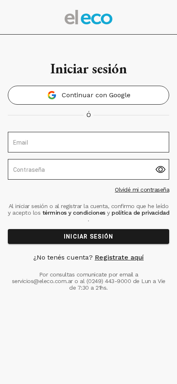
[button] (88, 95)
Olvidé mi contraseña (142, 189)
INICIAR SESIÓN (89, 236)
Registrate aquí (119, 257)
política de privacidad (140, 212)
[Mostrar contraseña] (160, 169)
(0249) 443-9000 (108, 281)
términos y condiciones (73, 212)
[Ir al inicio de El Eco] (88, 17)
